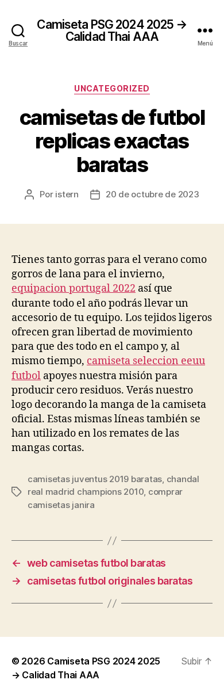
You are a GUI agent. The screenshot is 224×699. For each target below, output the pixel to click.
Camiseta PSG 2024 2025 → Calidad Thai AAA (112, 30)
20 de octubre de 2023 (152, 194)
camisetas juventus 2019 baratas (95, 478)
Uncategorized (112, 88)
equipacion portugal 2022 (73, 288)
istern (66, 194)
